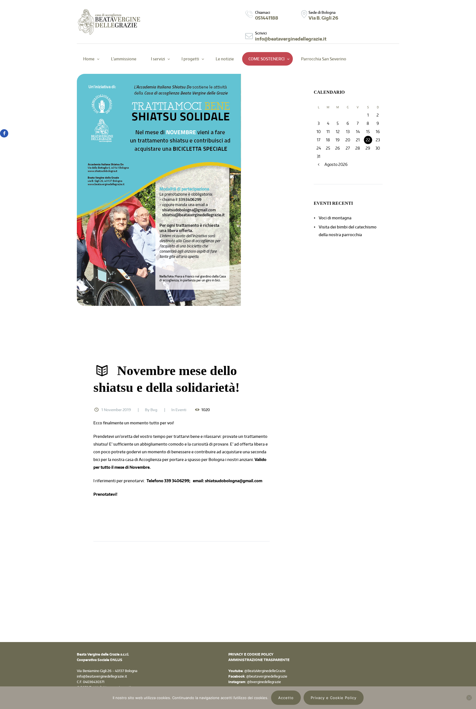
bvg (153, 410)
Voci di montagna (335, 217)
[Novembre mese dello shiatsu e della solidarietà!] (181, 190)
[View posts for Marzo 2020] (318, 164)
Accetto (286, 697)
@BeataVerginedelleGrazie (265, 671)
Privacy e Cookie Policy (333, 697)
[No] (469, 697)
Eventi (180, 410)
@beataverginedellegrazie (266, 676)
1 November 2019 (116, 410)
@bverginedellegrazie (264, 682)
